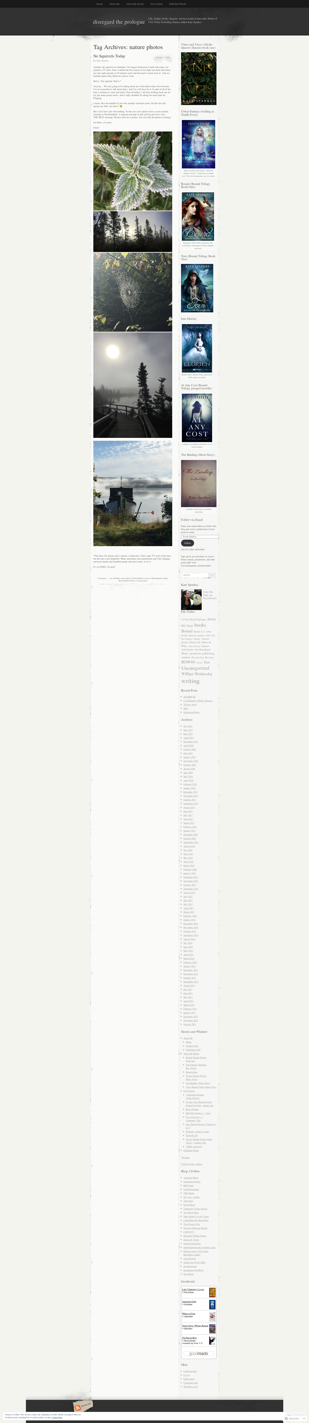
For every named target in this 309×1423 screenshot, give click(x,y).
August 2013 (189, 985)
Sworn (199, 662)
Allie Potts (188, 1200)
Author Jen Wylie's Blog (194, 1262)
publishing (208, 653)
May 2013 (188, 997)
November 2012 (190, 1020)
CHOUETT (188, 1231)
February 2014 (190, 962)
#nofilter (117, 578)
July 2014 (187, 942)
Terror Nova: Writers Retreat (195, 1325)
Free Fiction (156, 3)
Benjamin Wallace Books (194, 1235)
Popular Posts (192, 1045)
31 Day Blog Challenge (193, 619)
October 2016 (189, 838)
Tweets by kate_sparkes (191, 1164)
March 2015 (188, 911)
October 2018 (189, 764)
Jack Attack (194, 646)
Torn (207, 662)
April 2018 (188, 780)
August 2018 (189, 768)
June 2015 (188, 900)
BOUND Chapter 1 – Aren (198, 1113)
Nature (165, 578)
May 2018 (188, 776)
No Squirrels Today (109, 56)
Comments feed (190, 1382)
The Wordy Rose (191, 1212)
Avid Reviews (189, 1258)
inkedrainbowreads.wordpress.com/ (199, 1247)
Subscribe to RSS (82, 1408)
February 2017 (190, 826)
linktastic (205, 646)
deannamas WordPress (193, 1270)
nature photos (126, 578)
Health (184, 642)
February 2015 (190, 915)
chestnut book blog (192, 1243)
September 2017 (190, 803)
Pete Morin (188, 1274)
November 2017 (190, 795)
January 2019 (189, 757)
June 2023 (188, 730)
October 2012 (189, 1024)
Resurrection (198, 657)
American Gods (189, 1301)
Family (197, 638)
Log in (186, 1375)
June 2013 (188, 993)
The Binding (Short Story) (198, 1083)
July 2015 (187, 896)
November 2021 (190, 741)
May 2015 (188, 904)
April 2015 (188, 908)
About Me (114, 3)
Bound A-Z (199, 631)
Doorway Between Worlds (195, 1228)
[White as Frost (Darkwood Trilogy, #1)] (212, 1320)
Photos (133, 580)
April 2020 (188, 745)
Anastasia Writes (190, 1177)
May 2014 (188, 950)
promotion (195, 653)
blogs (190, 625)
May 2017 (188, 815)
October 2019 (189, 749)
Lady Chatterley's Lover (193, 1289)
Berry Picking (192, 1109)
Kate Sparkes (102, 60)
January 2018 (189, 788)
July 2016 (187, 850)
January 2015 (189, 919)
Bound (186, 631)
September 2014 (190, 935)
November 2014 (190, 927)
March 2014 (188, 958)
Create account (190, 1371)
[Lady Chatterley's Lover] (212, 1296)
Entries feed (188, 1378)
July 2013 (187, 989)
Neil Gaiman (188, 1304)
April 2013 (188, 1001)
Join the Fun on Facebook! (210, 595)
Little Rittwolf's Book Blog (195, 1220)
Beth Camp (188, 1185)
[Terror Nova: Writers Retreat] (212, 1333)
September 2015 (190, 888)
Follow (187, 543)
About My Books (135, 3)
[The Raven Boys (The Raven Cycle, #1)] (212, 1344)
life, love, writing (191, 1197)
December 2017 (190, 791)
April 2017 (188, 819)
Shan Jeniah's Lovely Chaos (196, 1216)
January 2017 (189, 830)
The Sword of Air (191, 1224)
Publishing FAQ (193, 1049)
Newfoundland (137, 578)
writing (190, 680)
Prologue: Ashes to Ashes (197, 1131)
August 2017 (189, 807)
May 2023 (188, 733)
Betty (185, 708)
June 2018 (188, 772)
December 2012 (190, 1016)
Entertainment (157, 578)
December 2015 (190, 877)
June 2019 (188, 753)
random (185, 657)
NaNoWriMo (187, 649)
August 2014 (189, 939)
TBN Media (188, 1193)
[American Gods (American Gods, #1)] (212, 1308)
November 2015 (190, 881)
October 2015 (189, 884)
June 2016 (188, 853)
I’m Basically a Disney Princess (197, 700)
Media (189, 1042)
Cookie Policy (57, 1417)
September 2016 (190, 842)
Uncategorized (141, 580)
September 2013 (190, 981)
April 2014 (188, 954)
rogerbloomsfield (191, 1189)
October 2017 (189, 799)
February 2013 (190, 1008)
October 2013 (189, 977)
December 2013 (190, 970)
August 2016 (189, 846)
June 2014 (188, 946)
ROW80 (188, 662)
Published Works (177, 3)
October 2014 (189, 931)
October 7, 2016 (163, 57)
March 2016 (188, 865)
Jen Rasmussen (190, 1266)
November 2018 (190, 760)
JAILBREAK (189, 696)
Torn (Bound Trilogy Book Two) (201, 1087)
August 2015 (189, 892)
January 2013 (189, 1012)
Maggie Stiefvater (190, 1340)
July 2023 (187, 726)
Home (100, 3)
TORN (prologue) (194, 1146)
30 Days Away (190, 704)
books (200, 624)
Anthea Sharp (188, 1316)
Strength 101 (192, 1135)
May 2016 (188, 857)
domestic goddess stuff (199, 635)
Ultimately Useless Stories (195, 1208)
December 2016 (190, 834)
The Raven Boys (189, 1337)
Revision (209, 657)
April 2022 (188, 737)
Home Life (195, 642)
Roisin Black (189, 1204)
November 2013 (190, 973)
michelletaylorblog (192, 1181)
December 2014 (190, 923)
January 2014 (189, 966)
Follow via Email (192, 519)
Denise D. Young (191, 1239)
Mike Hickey (188, 1328)
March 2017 (188, 822)
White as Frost (188, 1313)
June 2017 (188, 811)
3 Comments (101, 578)
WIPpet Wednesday (197, 673)
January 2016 (189, 873)
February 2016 (190, 869)
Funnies (206, 638)
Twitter (185, 1158)
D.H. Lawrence (189, 1292)
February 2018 (190, 784)
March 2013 (188, 1004)
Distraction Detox (191, 712)
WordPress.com (190, 1386)
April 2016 (188, 861)
